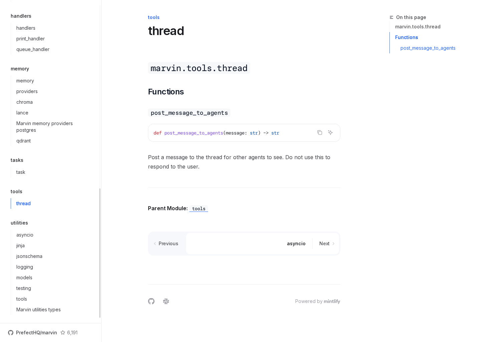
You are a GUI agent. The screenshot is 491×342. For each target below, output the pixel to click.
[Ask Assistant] (330, 132)
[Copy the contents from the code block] (319, 132)
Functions (406, 37)
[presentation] (50, 161)
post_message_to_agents (428, 48)
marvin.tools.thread (418, 26)
